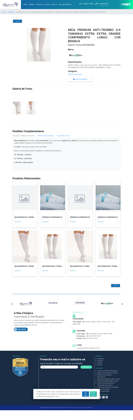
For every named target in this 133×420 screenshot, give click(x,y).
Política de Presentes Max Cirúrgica (107, 381)
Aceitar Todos (93, 394)
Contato (99, 365)
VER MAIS (16, 221)
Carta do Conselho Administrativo (107, 371)
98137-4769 (87, 4)
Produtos (11, 12)
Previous (11, 304)
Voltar (17, 21)
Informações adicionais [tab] (45, 136)
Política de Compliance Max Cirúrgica (108, 379)
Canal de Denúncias (103, 391)
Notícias (99, 363)
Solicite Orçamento (81, 79)
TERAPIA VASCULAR (75, 74)
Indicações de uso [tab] (63, 136)
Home (4, 12)
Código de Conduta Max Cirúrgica (107, 373)
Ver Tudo (85, 394)
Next (122, 304)
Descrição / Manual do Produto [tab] (23, 136)
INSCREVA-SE (86, 367)
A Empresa (100, 359)
